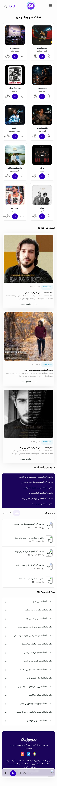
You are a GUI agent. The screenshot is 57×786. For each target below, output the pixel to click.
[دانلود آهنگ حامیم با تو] (42, 154)
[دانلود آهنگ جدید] (30, 6)
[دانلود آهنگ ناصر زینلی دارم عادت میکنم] (15, 154)
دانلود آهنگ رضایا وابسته (42, 503)
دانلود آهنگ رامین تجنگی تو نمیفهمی (37, 482)
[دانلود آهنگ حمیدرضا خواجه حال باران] (28, 336)
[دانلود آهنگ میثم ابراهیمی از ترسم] (15, 114)
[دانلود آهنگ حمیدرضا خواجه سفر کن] (28, 259)
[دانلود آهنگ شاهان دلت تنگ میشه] (15, 74)
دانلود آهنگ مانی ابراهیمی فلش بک (37, 498)
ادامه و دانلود (26, 304)
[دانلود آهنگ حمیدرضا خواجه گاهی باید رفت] (28, 414)
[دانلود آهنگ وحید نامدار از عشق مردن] (42, 74)
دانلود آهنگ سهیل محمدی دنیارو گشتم (36, 477)
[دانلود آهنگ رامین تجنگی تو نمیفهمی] (42, 35)
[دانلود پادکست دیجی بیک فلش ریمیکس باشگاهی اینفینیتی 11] (15, 35)
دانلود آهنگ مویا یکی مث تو (41, 493)
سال (5, 512)
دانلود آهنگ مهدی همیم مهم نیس (38, 487)
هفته (16, 512)
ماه (10, 512)
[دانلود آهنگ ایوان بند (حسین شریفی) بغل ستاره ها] (42, 114)
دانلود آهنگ (47, 287)
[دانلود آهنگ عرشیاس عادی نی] (15, 194)
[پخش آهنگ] (12, 6)
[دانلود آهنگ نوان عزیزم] (42, 194)
